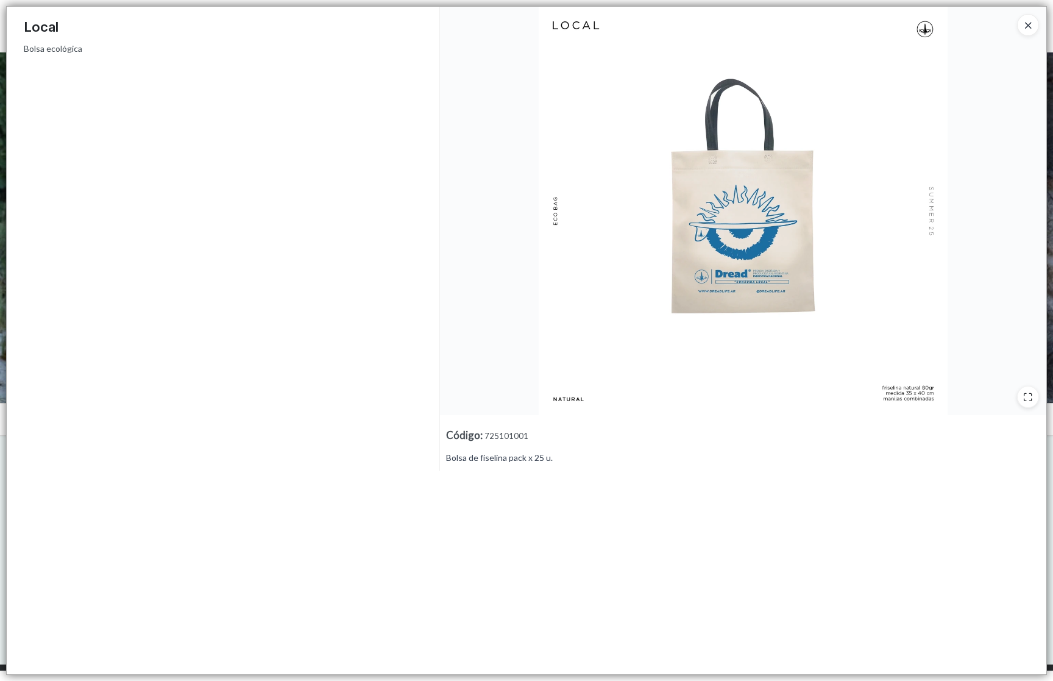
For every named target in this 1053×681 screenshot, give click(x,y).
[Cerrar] (1028, 25)
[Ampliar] (1028, 397)
